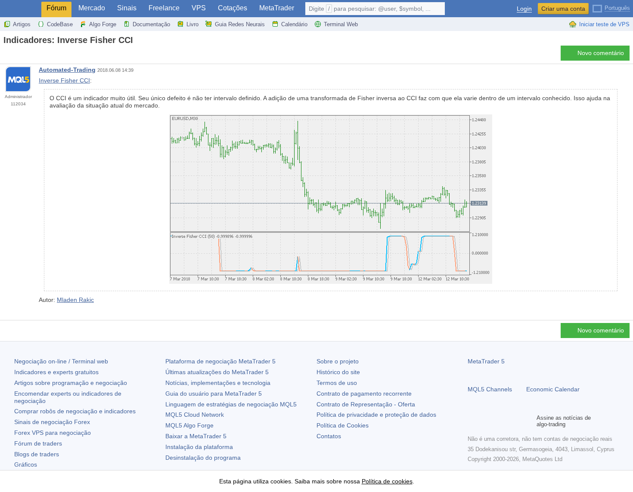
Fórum (56, 8)
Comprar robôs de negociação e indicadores (75, 411)
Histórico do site (338, 372)
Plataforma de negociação (220, 361)
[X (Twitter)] (500, 421)
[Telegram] (486, 421)
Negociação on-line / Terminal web (61, 361)
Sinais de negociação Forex (52, 421)
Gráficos (25, 464)
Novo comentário (600, 52)
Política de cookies (387, 481)
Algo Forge (102, 24)
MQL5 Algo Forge (189, 425)
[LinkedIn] (528, 421)
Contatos (328, 436)
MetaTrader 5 (486, 361)
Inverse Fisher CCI (64, 80)
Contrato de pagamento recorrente (364, 393)
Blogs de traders (36, 454)
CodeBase (60, 24)
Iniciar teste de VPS (604, 24)
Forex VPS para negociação (52, 432)
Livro (192, 24)
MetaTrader (276, 8)
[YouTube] (514, 421)
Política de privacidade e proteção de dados (376, 414)
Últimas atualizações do (217, 372)
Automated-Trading (67, 69)
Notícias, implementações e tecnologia (217, 382)
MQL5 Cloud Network (194, 414)
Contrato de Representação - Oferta (365, 404)
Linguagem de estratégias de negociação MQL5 (231, 404)
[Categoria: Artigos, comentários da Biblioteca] (16, 55)
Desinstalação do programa (203, 457)
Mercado (91, 8)
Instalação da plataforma (199, 446)
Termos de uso (336, 382)
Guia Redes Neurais (240, 24)
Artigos (22, 24)
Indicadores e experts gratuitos (56, 372)
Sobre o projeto (337, 361)
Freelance (164, 8)
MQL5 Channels (490, 389)
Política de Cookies (342, 425)
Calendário (294, 24)
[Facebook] (473, 421)
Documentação (151, 24)
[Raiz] (6, 55)
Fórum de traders (38, 443)
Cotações (232, 8)
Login (524, 9)
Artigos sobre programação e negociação (70, 382)
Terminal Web (341, 24)
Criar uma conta (563, 8)
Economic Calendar (553, 389)
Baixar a (196, 436)
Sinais (127, 8)
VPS (199, 8)
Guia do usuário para (213, 393)
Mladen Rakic (75, 299)
